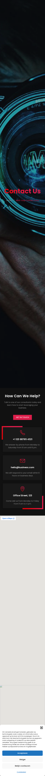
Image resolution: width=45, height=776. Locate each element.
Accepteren (22, 753)
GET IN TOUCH (22, 417)
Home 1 (9, 200)
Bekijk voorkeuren (22, 766)
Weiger (22, 759)
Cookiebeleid (21, 772)
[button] (41, 727)
